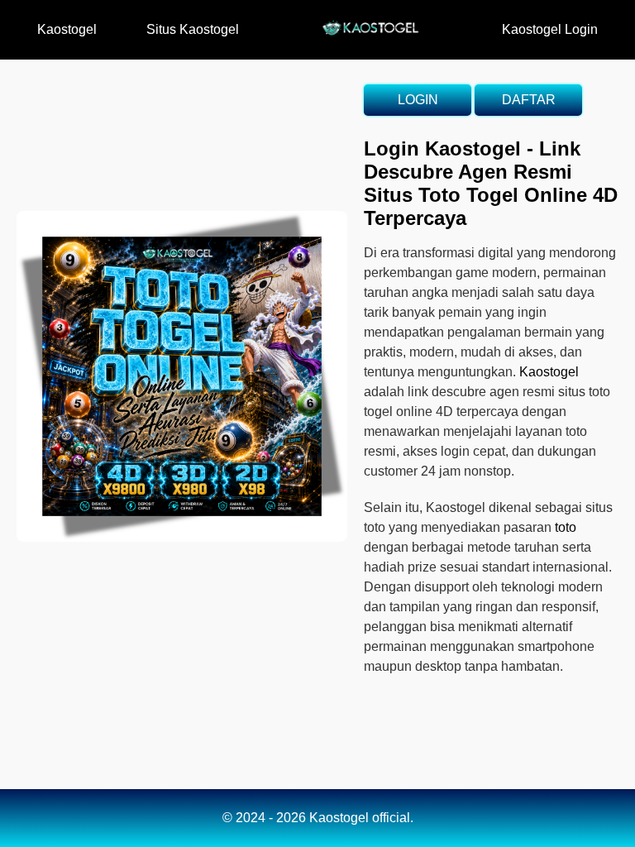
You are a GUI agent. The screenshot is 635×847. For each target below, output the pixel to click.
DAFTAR (529, 100)
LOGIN (418, 100)
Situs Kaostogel (192, 29)
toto (565, 527)
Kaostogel (67, 29)
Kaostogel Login (550, 29)
